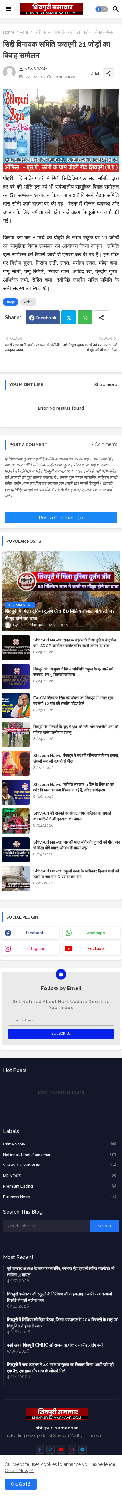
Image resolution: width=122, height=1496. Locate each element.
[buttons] (40, 1449)
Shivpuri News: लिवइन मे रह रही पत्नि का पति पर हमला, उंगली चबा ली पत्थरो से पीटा (76, 758)
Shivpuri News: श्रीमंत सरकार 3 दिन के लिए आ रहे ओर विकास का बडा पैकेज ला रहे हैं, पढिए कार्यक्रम (73, 787)
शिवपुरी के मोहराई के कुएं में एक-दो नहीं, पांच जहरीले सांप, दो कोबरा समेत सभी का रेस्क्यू (75, 729)
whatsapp (96, 933)
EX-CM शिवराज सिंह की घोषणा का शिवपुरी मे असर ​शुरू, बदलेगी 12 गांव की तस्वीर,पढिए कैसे (73, 700)
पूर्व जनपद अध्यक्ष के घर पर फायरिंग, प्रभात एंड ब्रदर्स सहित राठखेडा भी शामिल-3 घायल (60, 1271)
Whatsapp (85, 317)
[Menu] (8, 9)
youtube (96, 948)
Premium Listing (59, 1186)
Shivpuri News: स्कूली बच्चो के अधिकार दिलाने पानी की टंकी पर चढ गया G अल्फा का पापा (76, 874)
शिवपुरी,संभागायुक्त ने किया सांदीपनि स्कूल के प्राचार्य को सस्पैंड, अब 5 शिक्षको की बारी (73, 672)
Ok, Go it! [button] (20, 1484)
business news (59, 1196)
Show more (105, 384)
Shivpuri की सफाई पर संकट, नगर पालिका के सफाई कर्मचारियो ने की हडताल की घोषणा (72, 816)
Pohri (24, 32)
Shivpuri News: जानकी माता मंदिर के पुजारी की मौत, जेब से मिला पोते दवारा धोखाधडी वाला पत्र (76, 845)
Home (8, 32)
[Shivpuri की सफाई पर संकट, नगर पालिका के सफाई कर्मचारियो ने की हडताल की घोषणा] (16, 821)
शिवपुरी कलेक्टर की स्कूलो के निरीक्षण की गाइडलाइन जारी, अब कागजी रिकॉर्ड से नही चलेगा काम (59, 1297)
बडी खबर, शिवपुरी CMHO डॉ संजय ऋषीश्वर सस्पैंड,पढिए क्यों (55, 1345)
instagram (35, 948)
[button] (101, 9)
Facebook (46, 317)
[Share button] (101, 317)
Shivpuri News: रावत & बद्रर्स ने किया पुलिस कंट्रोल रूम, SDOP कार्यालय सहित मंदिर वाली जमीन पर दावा (74, 643)
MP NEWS (59, 1175)
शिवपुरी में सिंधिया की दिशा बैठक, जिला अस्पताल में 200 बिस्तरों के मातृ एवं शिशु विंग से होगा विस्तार (62, 1322)
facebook (35, 933)
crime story (59, 1144)
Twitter (68, 317)
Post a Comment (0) (61, 518)
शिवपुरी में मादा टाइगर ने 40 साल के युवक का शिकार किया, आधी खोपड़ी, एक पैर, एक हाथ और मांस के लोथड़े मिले (60, 1367)
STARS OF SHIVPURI (59, 1165)
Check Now (16, 1470)
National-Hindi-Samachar (59, 1154)
